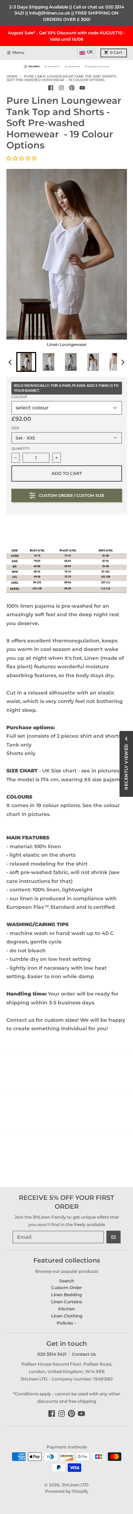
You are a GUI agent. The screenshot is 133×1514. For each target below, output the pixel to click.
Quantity (20, 448)
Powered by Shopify (66, 1491)
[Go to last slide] (10, 362)
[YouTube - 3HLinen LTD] (82, 88)
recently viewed (126, 767)
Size (15, 428)
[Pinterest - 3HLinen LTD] (72, 88)
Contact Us (84, 1354)
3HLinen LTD (75, 1484)
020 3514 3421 (52, 1354)
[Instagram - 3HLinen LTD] (61, 88)
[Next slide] (122, 362)
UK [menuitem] (90, 52)
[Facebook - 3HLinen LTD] (51, 88)
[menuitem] (26, 362)
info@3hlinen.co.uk (49, 13)
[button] (22, 158)
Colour (19, 397)
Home (12, 76)
